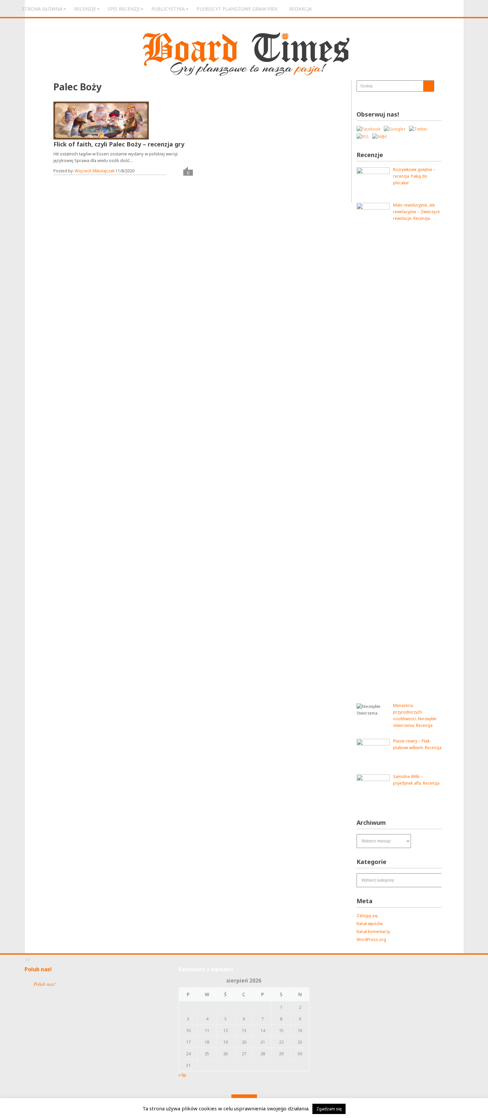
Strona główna (42, 8)
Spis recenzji (124, 8)
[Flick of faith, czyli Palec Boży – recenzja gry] (101, 120)
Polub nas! (38, 969)
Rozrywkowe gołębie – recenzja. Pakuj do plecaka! (414, 176)
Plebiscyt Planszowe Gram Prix (237, 9)
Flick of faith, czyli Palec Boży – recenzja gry (118, 144)
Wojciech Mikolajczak (95, 171)
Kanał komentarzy (373, 931)
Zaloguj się (367, 915)
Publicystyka (168, 8)
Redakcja (300, 9)
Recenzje (85, 8)
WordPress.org (371, 939)
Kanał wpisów (369, 923)
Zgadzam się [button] (329, 1109)
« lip (182, 1075)
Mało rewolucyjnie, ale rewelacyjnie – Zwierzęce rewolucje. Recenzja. (416, 211)
